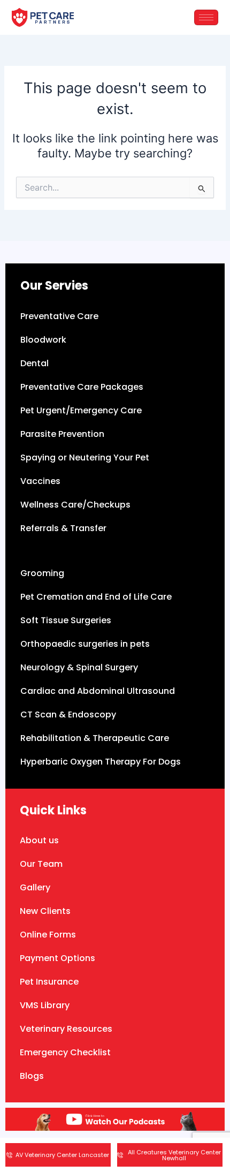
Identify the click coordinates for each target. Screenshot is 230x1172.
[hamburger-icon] (206, 17)
